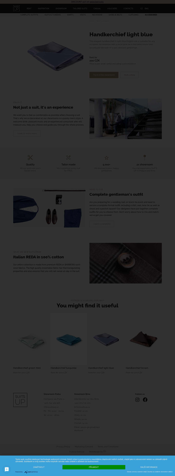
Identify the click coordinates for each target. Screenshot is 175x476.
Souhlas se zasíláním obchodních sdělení (160, 471)
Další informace (148, 467)
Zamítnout (39, 467)
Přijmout (94, 467)
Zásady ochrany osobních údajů (137, 471)
